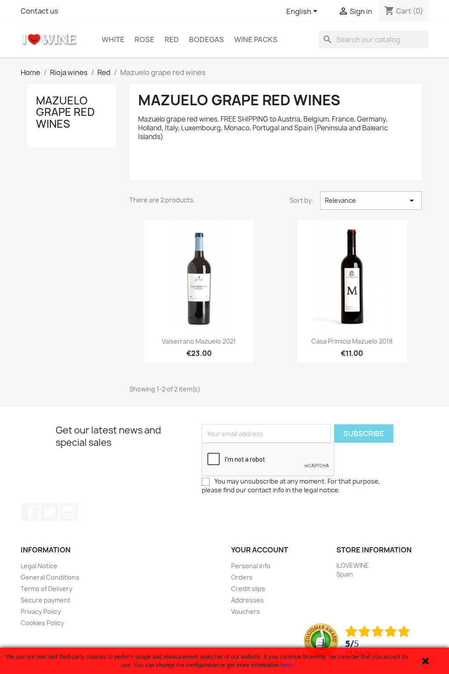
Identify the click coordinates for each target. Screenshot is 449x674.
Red (171, 39)
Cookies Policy (42, 623)
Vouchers (245, 611)
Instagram (69, 512)
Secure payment (46, 600)
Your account (259, 550)
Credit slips (248, 588)
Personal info (251, 566)
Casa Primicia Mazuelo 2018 (351, 341)
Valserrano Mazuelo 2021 (199, 341)
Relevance (371, 200)
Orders (242, 577)
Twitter (49, 512)
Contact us (39, 11)
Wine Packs (256, 39)
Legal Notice (39, 566)
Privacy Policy (41, 611)
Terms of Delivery (46, 588)
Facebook (30, 512)
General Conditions (50, 577)
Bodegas (206, 39)
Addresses (247, 600)
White (113, 39)
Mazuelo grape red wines (65, 112)
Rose (144, 39)
